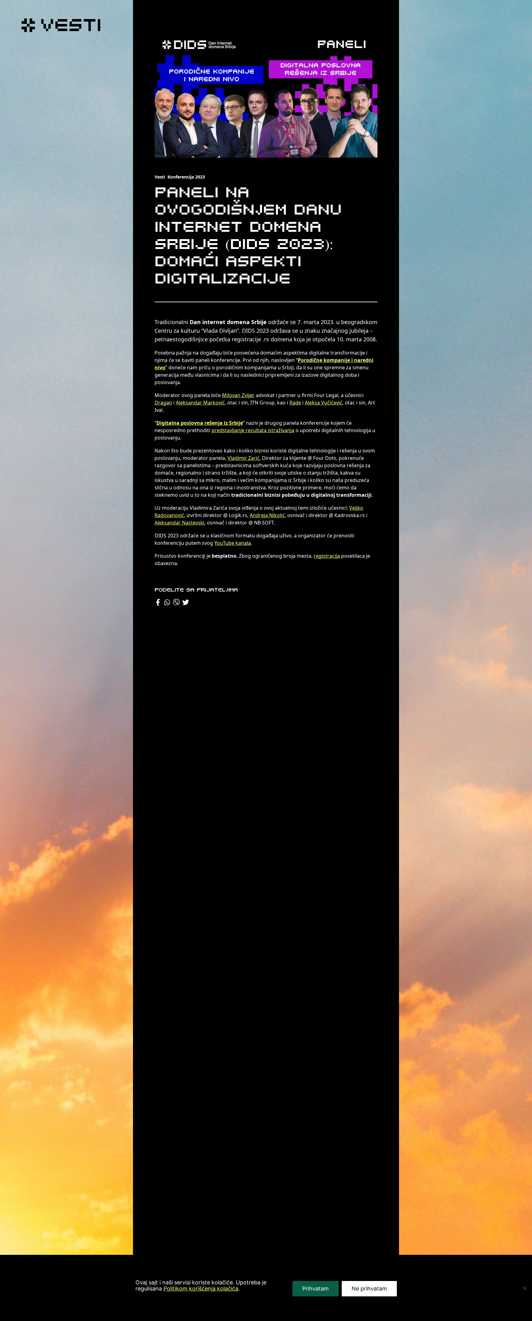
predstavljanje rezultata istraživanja (253, 430)
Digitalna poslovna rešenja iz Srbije (199, 423)
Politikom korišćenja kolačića (200, 1288)
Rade (295, 402)
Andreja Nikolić (267, 515)
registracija (327, 555)
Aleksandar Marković (200, 402)
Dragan (163, 402)
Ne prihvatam (369, 1288)
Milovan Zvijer (237, 395)
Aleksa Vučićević (323, 402)
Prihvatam (315, 1288)
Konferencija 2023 (186, 177)
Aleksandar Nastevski (179, 522)
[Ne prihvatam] (524, 1288)
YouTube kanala (232, 543)
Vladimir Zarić (244, 458)
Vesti (160, 177)
